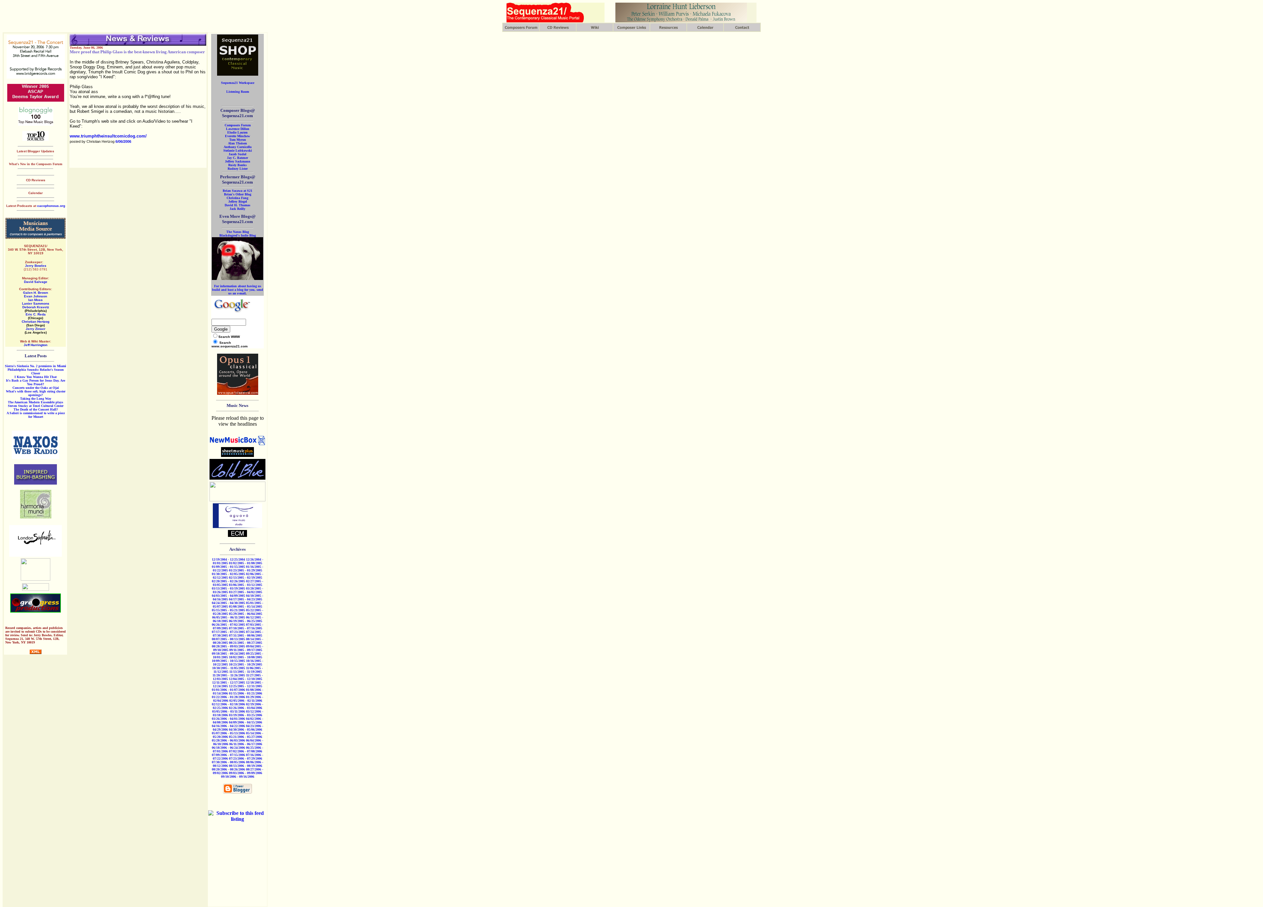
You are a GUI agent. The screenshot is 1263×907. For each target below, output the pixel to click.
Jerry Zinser (35, 329)
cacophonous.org (51, 206)
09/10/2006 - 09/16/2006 (237, 776)
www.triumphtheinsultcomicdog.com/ (108, 136)
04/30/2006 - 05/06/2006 (245, 729)
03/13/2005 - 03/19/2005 (228, 588)
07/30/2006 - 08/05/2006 (228, 762)
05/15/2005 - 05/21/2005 (228, 610)
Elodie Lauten (237, 132)
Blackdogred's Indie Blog (237, 235)
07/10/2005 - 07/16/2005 (245, 628)
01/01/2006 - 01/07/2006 (228, 690)
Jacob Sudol (237, 154)
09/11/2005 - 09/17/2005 (245, 650)
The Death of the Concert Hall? (35, 409)
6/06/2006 (123, 141)
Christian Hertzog (35, 321)
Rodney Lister (238, 168)
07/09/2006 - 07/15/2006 (228, 755)
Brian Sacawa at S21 (237, 190)
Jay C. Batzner (237, 158)
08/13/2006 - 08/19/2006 (245, 766)
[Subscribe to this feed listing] (237, 819)
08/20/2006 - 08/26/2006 (228, 769)
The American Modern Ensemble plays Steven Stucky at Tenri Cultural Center (35, 404)
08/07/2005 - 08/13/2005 (228, 639)
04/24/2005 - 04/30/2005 (228, 603)
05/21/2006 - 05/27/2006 (245, 737)
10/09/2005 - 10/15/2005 (228, 661)
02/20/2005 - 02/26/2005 (228, 581)
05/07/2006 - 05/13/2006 (228, 733)
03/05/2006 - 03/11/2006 (228, 711)
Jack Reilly (237, 209)
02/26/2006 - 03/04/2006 (245, 708)
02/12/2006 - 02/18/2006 (228, 704)
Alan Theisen (237, 143)
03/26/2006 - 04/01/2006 (228, 718)
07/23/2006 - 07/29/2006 (245, 758)
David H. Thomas (237, 205)
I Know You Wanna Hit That (35, 377)
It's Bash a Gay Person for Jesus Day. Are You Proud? (35, 382)
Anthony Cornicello (238, 147)
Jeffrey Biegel (237, 201)
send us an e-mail (245, 291)
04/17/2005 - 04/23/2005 (245, 599)
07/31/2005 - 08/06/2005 (245, 635)
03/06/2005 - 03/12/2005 (245, 585)
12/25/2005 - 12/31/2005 (245, 686)
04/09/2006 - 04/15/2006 (245, 722)
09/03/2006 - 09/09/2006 (245, 773)
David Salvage (35, 282)
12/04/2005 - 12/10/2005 (245, 679)
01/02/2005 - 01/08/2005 (245, 563)
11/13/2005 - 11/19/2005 (245, 671)
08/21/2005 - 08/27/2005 (245, 642)
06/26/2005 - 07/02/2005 (228, 624)
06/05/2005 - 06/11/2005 (228, 617)
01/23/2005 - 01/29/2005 (245, 570)
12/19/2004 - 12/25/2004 (228, 559)
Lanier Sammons (35, 303)
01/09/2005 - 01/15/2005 (228, 566)
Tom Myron (237, 139)
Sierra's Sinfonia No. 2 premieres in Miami (35, 366)
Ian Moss (35, 300)
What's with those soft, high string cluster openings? (35, 393)
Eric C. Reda (36, 314)
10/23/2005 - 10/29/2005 (245, 664)
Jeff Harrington (35, 345)
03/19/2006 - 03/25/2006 (245, 715)
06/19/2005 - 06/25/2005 (245, 621)
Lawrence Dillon (237, 129)
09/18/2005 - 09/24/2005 (228, 653)
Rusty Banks (237, 165)
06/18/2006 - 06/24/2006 (228, 747)
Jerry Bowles (35, 265)
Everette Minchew (237, 136)
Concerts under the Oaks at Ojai (35, 388)
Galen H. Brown (35, 292)
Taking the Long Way (35, 398)
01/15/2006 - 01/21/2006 (245, 693)
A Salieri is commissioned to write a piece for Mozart (36, 414)
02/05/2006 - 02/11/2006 (245, 700)
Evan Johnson (35, 296)
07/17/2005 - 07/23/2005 (228, 632)
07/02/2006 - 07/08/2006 (245, 751)
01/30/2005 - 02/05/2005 (228, 574)
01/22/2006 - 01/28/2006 (228, 697)
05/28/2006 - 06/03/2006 (228, 740)
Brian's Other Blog (237, 194)
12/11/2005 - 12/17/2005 (228, 682)
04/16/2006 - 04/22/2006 (228, 726)
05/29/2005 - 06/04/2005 (245, 614)
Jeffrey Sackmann (237, 161)
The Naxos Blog (237, 232)
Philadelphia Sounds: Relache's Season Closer (36, 371)
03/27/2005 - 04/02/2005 (245, 592)
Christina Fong (237, 198)
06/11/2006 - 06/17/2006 (245, 744)
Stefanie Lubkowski (237, 150)
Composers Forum (238, 125)
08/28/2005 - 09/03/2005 (228, 646)
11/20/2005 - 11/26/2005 (228, 675)
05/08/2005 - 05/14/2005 (245, 606)
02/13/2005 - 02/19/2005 (245, 577)
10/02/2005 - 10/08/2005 (245, 657)
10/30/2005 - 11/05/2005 (228, 668)
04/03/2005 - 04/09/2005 (228, 595)
